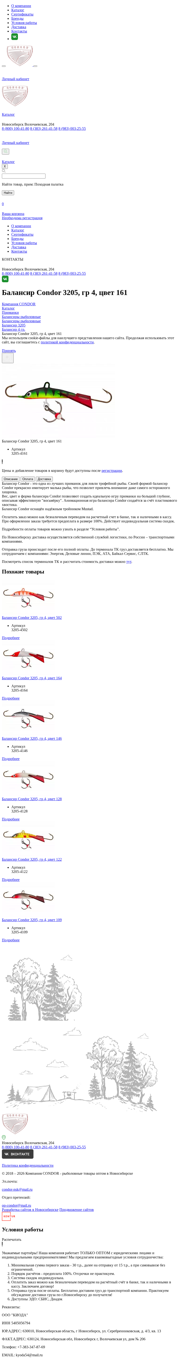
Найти (8, 193)
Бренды (17, 18)
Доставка (18, 27)
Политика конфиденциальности (27, 1165)
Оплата (27, 479)
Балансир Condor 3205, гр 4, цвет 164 (32, 678)
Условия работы (24, 23)
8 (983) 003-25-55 (72, 129)
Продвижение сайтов (76, 1210)
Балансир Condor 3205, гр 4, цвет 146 (32, 738)
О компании (21, 6)
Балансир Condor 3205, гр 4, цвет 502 (32, 618)
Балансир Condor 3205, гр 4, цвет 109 (32, 920)
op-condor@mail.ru (16, 1205)
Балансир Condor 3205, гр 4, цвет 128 (32, 799)
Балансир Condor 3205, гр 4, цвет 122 (32, 859)
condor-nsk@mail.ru (17, 1189)
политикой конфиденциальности (67, 342)
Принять (9, 351)
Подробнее (11, 638)
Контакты (19, 31)
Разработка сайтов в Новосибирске (30, 1210)
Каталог (17, 10)
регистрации (112, 471)
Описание (11, 479)
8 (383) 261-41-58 (44, 129)
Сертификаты (22, 14)
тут (128, 562)
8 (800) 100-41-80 (15, 129)
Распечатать (11, 1240)
